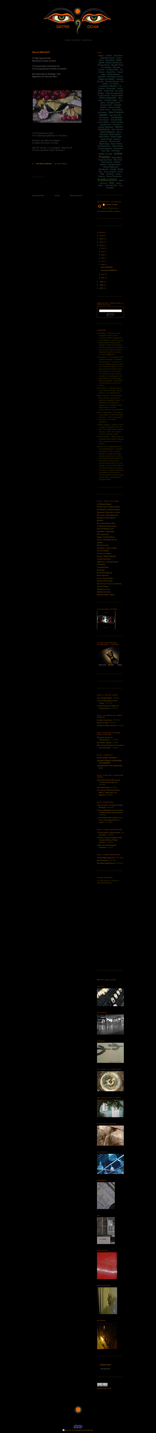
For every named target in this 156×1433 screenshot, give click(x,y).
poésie (118, 153)
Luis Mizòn (116, 125)
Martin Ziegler (116, 137)
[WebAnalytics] (102, 1396)
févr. (103, 274)
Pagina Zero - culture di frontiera (107, 562)
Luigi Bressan (105, 125)
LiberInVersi (101, 564)
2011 (101, 242)
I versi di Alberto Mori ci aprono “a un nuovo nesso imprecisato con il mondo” (109, 820)
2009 (101, 282)
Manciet (119, 127)
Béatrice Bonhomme (114, 63)
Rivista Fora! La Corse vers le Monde (109, 584)
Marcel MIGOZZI (41, 52)
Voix (111, 182)
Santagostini (103, 169)
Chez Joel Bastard (103, 551)
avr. (102, 261)
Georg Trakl (109, 91)
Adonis (101, 55)
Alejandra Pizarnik (107, 58)
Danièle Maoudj (113, 74)
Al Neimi (108, 55)
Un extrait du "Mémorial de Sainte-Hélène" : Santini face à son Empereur (108, 792)
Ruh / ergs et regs (102, 534)
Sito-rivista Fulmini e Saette (106, 523)
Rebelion (100, 520)
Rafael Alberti (116, 157)
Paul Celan (105, 151)
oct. (102, 251)
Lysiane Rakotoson (105, 127)
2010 (101, 245)
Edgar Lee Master (106, 79)
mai (102, 258)
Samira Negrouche (110, 167)
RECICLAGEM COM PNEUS (107, 758)
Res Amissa (100, 570)
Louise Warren (103, 122)
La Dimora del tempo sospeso (106, 526)
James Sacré (104, 110)
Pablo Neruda (117, 146)
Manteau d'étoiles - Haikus (106, 595)
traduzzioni (107, 179)
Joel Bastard (116, 117)
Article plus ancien (76, 195)
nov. (103, 248)
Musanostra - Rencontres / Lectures (108, 512)
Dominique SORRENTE (109, 270)
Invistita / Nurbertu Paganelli (106, 556)
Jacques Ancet (113, 102)
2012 (101, 239)
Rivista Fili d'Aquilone (104, 573)
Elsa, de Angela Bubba (104, 698)
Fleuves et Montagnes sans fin (107, 540)
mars (103, 264)
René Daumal (106, 162)
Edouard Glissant (112, 81)
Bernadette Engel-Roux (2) (106, 863)
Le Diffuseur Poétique (104, 504)
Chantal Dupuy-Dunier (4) (105, 858)
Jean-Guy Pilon (115, 115)
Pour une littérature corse (105, 529)
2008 (101, 285)
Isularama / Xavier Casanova (106, 518)
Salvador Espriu (114, 164)
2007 (101, 288)
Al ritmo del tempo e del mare (107, 725)
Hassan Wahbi (117, 95)
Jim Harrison (104, 117)
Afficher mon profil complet (109, 211)
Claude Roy (111, 72)
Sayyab (113, 169)
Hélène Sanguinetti (107, 98)
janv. (103, 278)
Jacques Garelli (114, 107)
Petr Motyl (116, 151)
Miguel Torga (104, 144)
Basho (101, 62)
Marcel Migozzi (107, 132)
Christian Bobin (112, 70)
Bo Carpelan (106, 67)
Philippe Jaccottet (105, 154)
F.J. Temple (113, 84)
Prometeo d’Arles (102, 723)
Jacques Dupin (106, 105)
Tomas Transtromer (114, 176)
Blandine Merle (117, 65)
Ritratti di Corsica (103, 545)
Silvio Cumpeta (110, 172)
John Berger (104, 120)
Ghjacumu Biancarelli (114, 93)
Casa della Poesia (102, 567)
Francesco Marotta (108, 86)
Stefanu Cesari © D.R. (104, 1388)
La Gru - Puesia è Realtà (105, 578)
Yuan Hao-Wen (111, 185)
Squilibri (100, 542)
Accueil (57, 195)
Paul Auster (117, 148)
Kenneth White (116, 120)
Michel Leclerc (115, 141)
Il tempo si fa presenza (104, 720)
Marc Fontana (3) (102, 860)
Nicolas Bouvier (104, 146)
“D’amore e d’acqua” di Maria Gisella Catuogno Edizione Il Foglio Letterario (109, 840)
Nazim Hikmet (116, 144)
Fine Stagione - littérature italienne (108, 509)
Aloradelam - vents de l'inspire (107, 548)
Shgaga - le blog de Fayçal (105, 537)
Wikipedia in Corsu (103, 589)
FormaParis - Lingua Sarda (105, 531)
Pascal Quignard (105, 148)
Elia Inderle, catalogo (104, 742)
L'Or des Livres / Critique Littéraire (108, 507)
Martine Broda (106, 139)
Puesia (104, 157)
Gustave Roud (104, 95)
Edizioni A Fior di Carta (105, 581)
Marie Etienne (115, 134)
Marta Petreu (104, 137)
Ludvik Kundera (117, 122)
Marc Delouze (117, 129)
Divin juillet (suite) (103, 787)
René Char (118, 160)
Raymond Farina (105, 160)
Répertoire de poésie (104, 592)
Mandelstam (104, 129)
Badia (118, 60)
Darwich (101, 76)
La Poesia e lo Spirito (104, 553)
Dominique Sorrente (115, 77)
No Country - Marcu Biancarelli (107, 515)
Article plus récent (38, 195)
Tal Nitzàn (110, 174)
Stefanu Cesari (111, 204)
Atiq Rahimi (110, 60)
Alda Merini (118, 55)
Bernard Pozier (104, 65)
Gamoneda (110, 88)
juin (102, 255)
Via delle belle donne (104, 559)
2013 (101, 236)
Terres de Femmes (103, 586)
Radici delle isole (103, 575)
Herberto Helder (110, 100)
